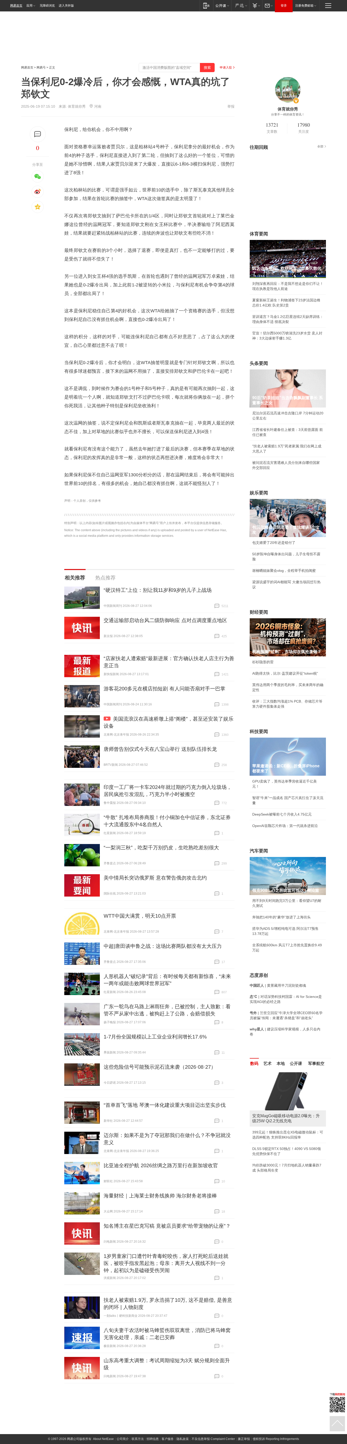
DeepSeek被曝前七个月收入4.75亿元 (282, 814)
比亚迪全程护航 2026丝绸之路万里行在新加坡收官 (161, 1165)
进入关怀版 (66, 5)
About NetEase (103, 1439)
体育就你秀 (77, 106)
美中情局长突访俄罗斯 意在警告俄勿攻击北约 (155, 878)
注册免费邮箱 (304, 5)
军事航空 (316, 1063)
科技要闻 (259, 731)
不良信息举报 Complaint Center (213, 1439)
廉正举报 (244, 1439)
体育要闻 (259, 233)
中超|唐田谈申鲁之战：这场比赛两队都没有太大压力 (163, 946)
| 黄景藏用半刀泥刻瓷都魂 (278, 985)
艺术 (267, 1063)
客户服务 (168, 1439)
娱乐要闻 (259, 492)
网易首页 (16, 5)
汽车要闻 (259, 850)
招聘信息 (153, 1439)
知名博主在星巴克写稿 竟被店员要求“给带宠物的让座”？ (167, 1226)
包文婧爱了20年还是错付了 (273, 543)
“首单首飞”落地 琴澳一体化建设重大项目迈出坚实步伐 (165, 1105)
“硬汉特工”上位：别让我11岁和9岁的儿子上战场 (158, 590)
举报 (230, 106)
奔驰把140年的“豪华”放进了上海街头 (281, 917)
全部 (320, 146)
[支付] (255, 5)
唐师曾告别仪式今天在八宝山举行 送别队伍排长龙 (160, 749)
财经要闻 (259, 612)
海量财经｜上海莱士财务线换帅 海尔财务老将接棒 (160, 1195)
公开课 (296, 1063)
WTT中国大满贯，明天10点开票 (140, 916)
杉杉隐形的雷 (263, 662)
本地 (281, 1063)
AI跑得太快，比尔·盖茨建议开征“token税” (285, 673)
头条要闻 (259, 363)
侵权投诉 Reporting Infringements (276, 1439)
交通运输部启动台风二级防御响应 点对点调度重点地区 (165, 620)
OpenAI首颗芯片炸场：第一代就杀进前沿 (285, 826)
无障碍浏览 (47, 5)
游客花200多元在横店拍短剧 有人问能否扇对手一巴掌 (164, 688)
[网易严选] (240, 5)
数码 (254, 1063)
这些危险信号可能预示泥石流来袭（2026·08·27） (160, 1067)
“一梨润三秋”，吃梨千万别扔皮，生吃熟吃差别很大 (161, 847)
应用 (29, 5)
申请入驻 (226, 67)
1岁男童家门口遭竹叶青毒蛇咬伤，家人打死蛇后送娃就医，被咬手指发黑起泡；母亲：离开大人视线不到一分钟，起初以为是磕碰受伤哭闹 (166, 1263)
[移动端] (206, 5)
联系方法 (138, 1439)
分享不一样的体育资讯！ (288, 114)
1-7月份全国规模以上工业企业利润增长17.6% (155, 1037)
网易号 (41, 67)
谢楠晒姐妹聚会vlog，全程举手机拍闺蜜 (284, 571)
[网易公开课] (222, 5)
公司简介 (123, 1439)
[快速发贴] (38, 134)
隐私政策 (183, 1439)
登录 (284, 5)
